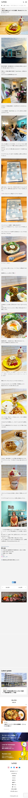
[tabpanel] (14, 684)
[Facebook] (14, 767)
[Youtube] (16, 767)
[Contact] (19, 767)
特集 (15, 775)
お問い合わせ (14, 791)
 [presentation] (26, 704)
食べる (14, 784)
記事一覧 (15, 773)
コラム (14, 786)
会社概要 (15, 789)
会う (15, 777)
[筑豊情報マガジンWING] (4, 2)
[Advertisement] (14, 617)
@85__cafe (5, 556)
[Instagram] (8, 767)
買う (15, 782)
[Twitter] (11, 767)
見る (15, 780)
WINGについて (14, 771)
